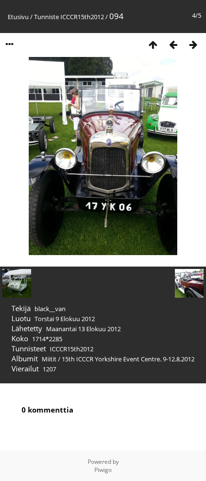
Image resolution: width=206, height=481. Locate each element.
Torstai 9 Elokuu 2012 (64, 318)
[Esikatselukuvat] (153, 44)
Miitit (49, 359)
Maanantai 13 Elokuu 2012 (83, 328)
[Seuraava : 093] (193, 44)
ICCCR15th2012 (82, 16)
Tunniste (46, 16)
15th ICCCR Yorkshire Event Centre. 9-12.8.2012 (128, 359)
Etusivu (18, 16)
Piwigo (103, 470)
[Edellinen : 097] (173, 44)
